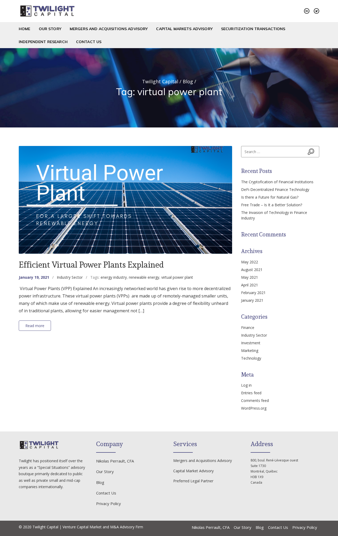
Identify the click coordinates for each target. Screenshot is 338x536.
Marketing (249, 350)
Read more (34, 325)
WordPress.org (253, 408)
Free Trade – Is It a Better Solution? (271, 204)
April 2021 (249, 284)
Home (24, 28)
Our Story (50, 28)
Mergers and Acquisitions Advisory (109, 28)
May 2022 (249, 261)
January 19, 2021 (34, 277)
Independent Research (43, 41)
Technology (251, 358)
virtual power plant (177, 277)
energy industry (114, 277)
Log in (246, 385)
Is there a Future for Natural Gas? (269, 197)
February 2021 (253, 292)
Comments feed (255, 400)
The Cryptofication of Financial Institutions (277, 181)
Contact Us (88, 41)
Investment (250, 342)
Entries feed (251, 392)
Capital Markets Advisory (184, 28)
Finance (247, 327)
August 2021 (251, 269)
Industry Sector (70, 277)
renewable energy (144, 277)
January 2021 (252, 300)
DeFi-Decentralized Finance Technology (275, 189)
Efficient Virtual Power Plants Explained (91, 264)
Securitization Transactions (253, 28)
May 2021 (249, 277)
